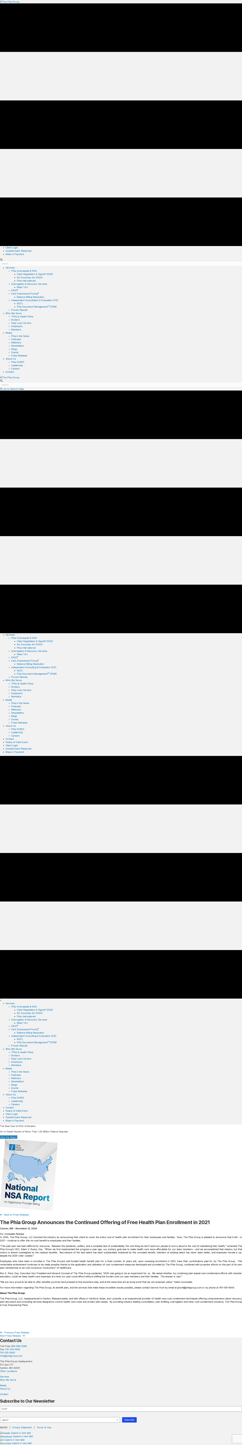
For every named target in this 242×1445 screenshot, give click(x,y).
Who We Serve (8, 1379)
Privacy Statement (22, 1427)
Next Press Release (11, 1335)
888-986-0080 (19, 1346)
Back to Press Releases (16, 1214)
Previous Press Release (16, 1332)
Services (4, 1376)
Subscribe (129, 1420)
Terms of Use (44, 1427)
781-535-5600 (7, 1352)
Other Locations (8, 1371)
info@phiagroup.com (11, 1355)
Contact (4, 1394)
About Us (5, 1388)
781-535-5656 (12, 1349)
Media (3, 1385)
